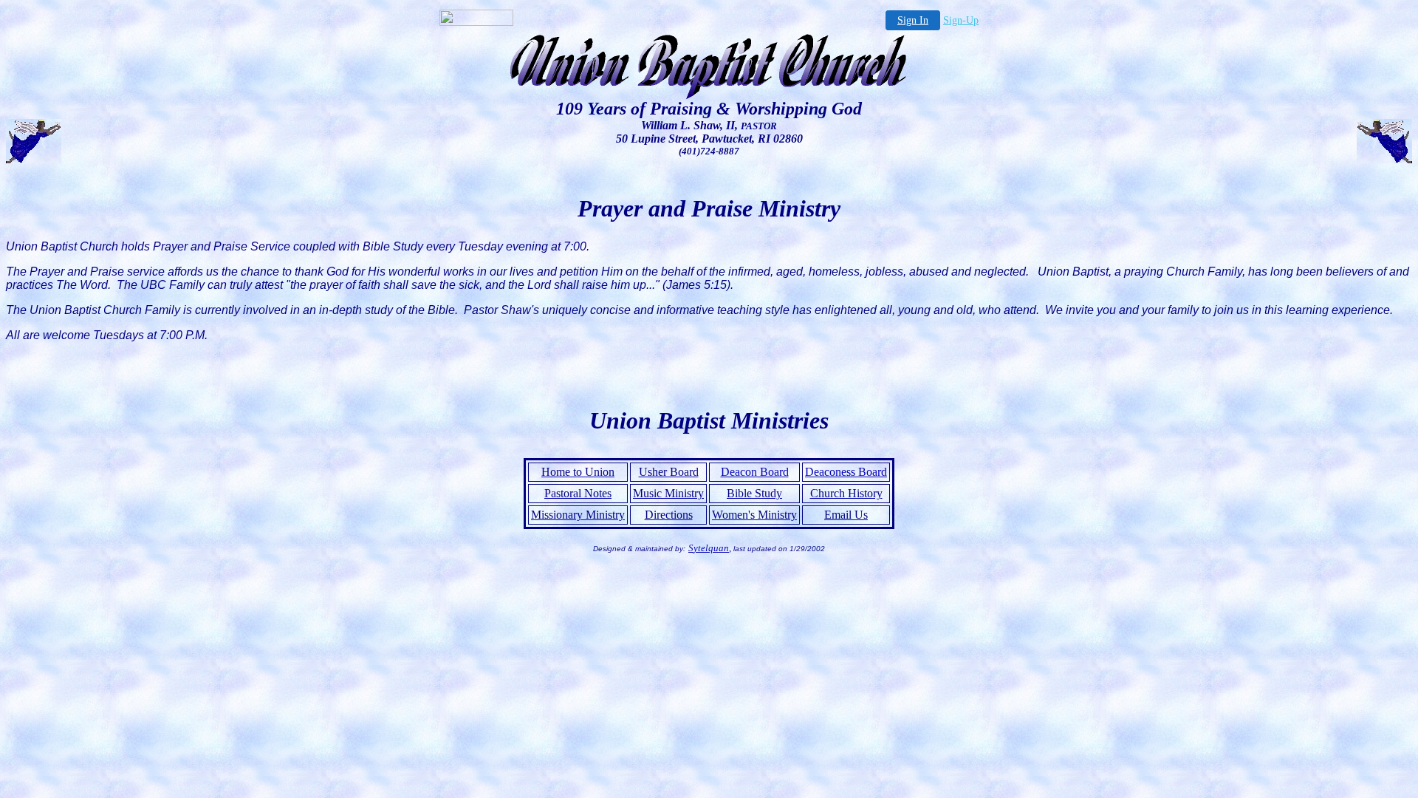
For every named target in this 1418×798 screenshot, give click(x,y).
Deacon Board (755, 472)
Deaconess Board (846, 472)
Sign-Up (961, 20)
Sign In (912, 20)
